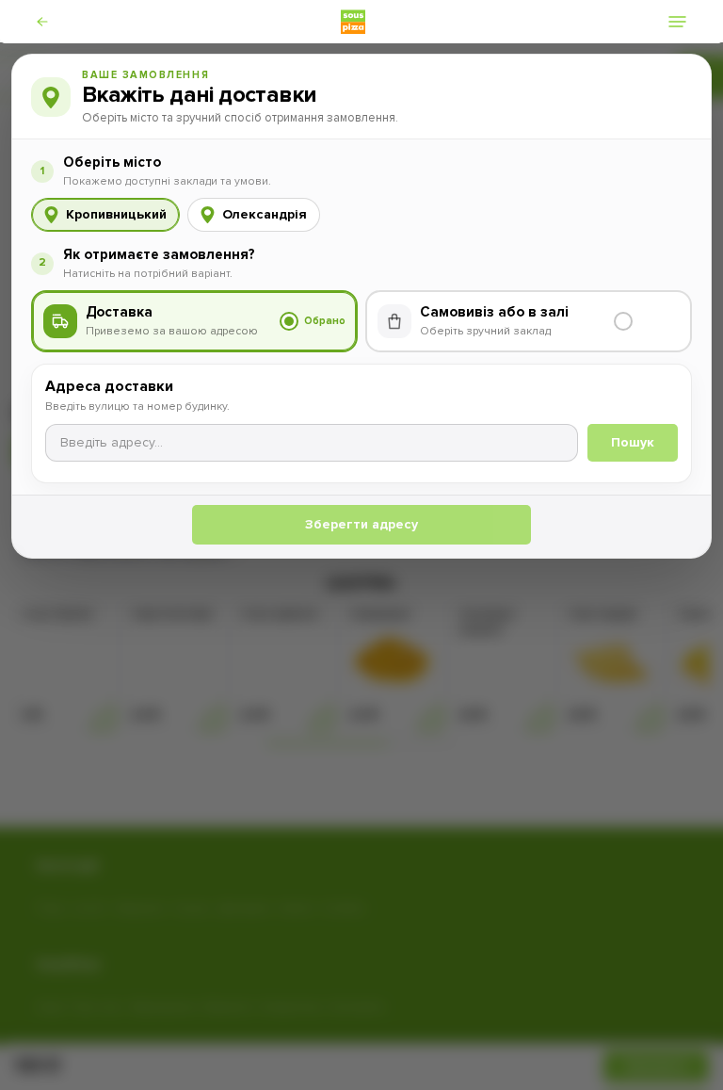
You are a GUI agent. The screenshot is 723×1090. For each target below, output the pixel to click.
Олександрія (264, 214)
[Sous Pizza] (353, 21)
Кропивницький (116, 214)
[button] (55, 21)
